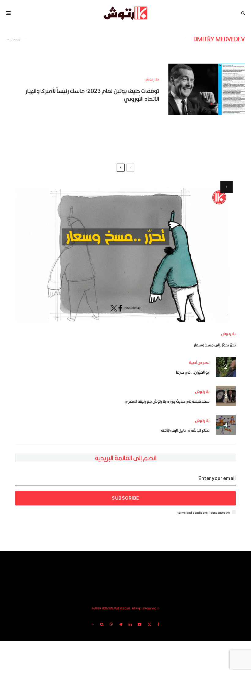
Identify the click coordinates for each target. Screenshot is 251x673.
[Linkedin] (130, 624)
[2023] (206, 89)
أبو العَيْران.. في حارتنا (193, 372)
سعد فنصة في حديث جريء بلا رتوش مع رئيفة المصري (167, 401)
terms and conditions (193, 513)
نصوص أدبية (199, 363)
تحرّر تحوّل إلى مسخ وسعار (215, 345)
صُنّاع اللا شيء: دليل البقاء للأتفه (185, 430)
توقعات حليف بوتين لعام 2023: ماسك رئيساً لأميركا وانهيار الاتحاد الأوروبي (92, 95)
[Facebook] (158, 624)
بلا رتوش (151, 79)
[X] (149, 624)
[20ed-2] (125, 252)
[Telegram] (121, 624)
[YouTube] (139, 624)
